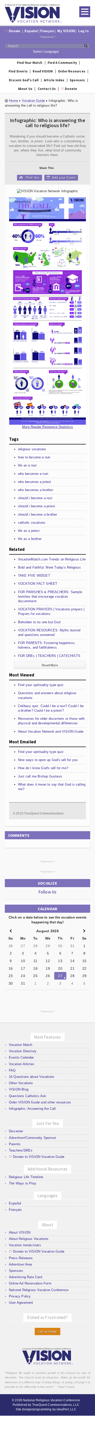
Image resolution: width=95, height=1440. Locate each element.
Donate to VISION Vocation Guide (36, 1157)
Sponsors (47, 36)
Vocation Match (20, 1045)
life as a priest (29, 531)
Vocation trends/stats (25, 1245)
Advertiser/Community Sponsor (32, 1138)
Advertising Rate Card (25, 1277)
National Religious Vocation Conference (38, 1290)
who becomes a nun (33, 474)
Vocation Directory (23, 1051)
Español (31, 31)
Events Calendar (21, 1057)
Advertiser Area (20, 1264)
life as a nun (27, 465)
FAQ (12, 1070)
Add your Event (63, 178)
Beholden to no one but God (39, 622)
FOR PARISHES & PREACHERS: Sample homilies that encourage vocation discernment (50, 596)
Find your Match (30, 63)
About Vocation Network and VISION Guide (51, 731)
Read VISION (43, 71)
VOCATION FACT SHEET (38, 584)
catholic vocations (32, 522)
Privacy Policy (20, 1296)
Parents (15, 1144)
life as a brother (30, 539)
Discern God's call (24, 80)
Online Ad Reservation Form (30, 1283)
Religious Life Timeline (26, 1177)
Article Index (54, 80)
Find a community (62, 63)
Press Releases (21, 1258)
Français (47, 31)
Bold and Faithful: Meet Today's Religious (49, 567)
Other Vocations (21, 1083)
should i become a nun (35, 498)
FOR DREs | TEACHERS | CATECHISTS (49, 656)
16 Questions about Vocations (31, 1077)
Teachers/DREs (21, 1150)
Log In (83, 31)
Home (13, 101)
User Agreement (21, 1303)
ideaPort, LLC (66, 1409)
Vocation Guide (33, 101)
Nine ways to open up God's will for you (48, 760)
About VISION (19, 1232)
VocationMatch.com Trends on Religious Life (52, 559)
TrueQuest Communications (44, 813)
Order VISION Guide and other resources (40, 1102)
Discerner (16, 1131)
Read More (50, 665)
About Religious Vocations (29, 1239)
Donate (13, 31)
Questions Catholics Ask (27, 1096)
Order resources (71, 71)
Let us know (47, 1331)
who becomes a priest (34, 482)
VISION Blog (18, 1089)
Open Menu (84, 11)
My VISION (66, 31)
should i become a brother (37, 514)
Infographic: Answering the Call (32, 1109)
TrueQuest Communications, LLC (55, 1405)
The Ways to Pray (22, 1183)
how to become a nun (34, 457)
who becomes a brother (35, 490)
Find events (18, 71)
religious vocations (32, 449)
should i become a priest (36, 506)
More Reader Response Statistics (47, 427)
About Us (25, 89)
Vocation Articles (21, 1064)
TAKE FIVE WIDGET (34, 575)
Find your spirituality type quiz (41, 685)
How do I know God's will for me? (43, 768)
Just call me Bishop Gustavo (40, 776)
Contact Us (47, 89)
